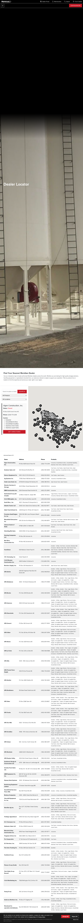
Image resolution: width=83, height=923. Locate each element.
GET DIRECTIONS (14, 431)
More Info (75, 919)
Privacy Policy (41, 917)
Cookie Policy (32, 917)
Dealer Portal (45, 1)
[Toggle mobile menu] (2, 5)
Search (68, 1)
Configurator (75, 5)
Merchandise (57, 1)
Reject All (74, 916)
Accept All (65, 916)
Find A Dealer (78, 1)
